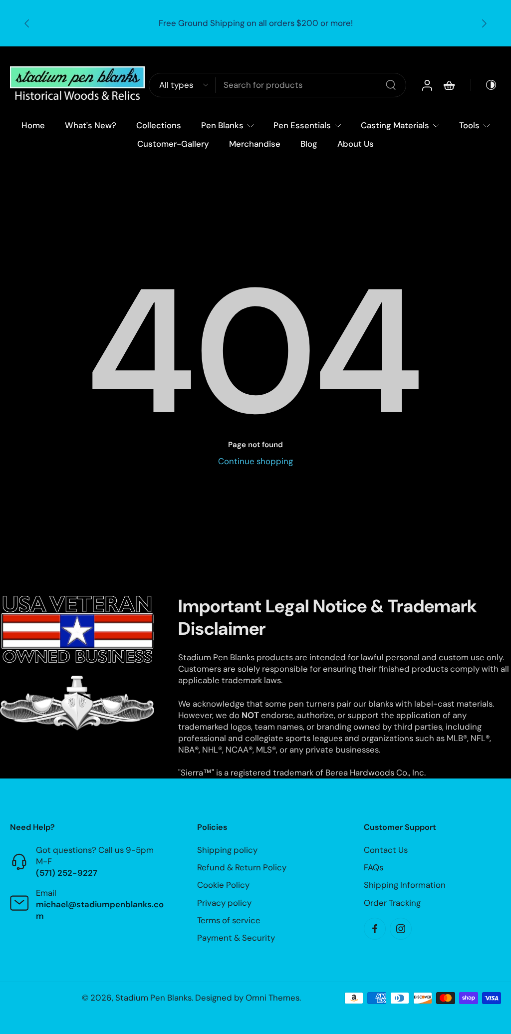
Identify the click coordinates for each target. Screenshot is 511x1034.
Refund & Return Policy (241, 867)
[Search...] (391, 85)
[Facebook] (375, 929)
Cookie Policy (223, 885)
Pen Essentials (302, 125)
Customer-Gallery (173, 143)
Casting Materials (395, 125)
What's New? (90, 125)
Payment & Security (236, 937)
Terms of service (228, 920)
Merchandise (254, 143)
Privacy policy (224, 902)
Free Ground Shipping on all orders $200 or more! (256, 22)
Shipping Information (405, 885)
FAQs (373, 867)
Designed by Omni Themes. (248, 997)
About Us (355, 143)
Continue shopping (255, 461)
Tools (469, 125)
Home (33, 125)
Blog (308, 143)
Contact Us (386, 849)
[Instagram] (401, 929)
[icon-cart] (449, 85)
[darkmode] (484, 85)
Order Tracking (392, 902)
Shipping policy (227, 849)
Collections (158, 125)
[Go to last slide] (27, 23)
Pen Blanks (222, 125)
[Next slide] (484, 23)
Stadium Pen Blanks (153, 997)
